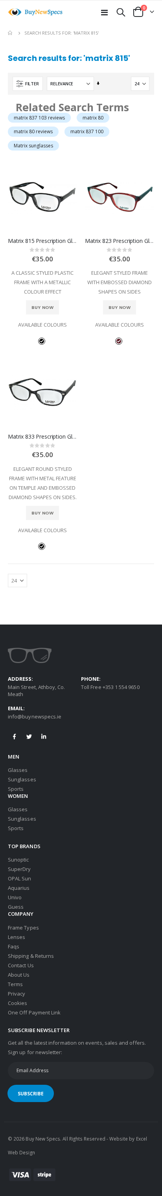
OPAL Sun (19, 878)
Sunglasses (22, 779)
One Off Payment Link (34, 1012)
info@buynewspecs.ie (34, 716)
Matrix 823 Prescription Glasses (119, 240)
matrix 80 (93, 117)
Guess (16, 906)
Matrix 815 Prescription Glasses (42, 240)
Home (10, 33)
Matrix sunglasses (33, 145)
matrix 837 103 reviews (39, 117)
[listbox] (42, 340)
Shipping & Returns (31, 955)
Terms (15, 984)
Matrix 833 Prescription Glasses (42, 436)
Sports (16, 788)
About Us (19, 974)
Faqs (13, 946)
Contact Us (21, 965)
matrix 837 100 (86, 131)
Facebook (14, 736)
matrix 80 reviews (33, 131)
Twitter (29, 736)
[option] (41, 341)
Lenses (16, 937)
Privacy (16, 993)
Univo (15, 897)
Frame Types (23, 927)
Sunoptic (18, 859)
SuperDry (19, 869)
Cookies (17, 1003)
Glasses (18, 769)
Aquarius (19, 887)
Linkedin (44, 736)
